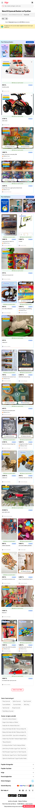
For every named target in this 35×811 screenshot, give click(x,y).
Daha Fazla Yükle (17, 689)
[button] (2, 3)
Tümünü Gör (30, 42)
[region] (18, 50)
